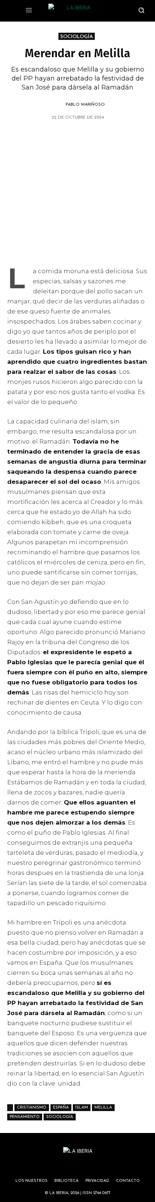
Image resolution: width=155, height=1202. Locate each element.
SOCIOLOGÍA (76, 37)
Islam (81, 1108)
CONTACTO (128, 1181)
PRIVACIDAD (97, 1181)
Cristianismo (31, 1108)
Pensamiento (25, 1117)
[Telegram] (85, 136)
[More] (119, 136)
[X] (35, 136)
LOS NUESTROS (31, 1181)
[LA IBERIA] (75, 11)
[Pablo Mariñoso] (57, 104)
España (61, 1108)
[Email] (102, 136)
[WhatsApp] (52, 136)
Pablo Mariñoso (85, 104)
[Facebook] (69, 136)
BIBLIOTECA (66, 1181)
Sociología (59, 1117)
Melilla (103, 1108)
